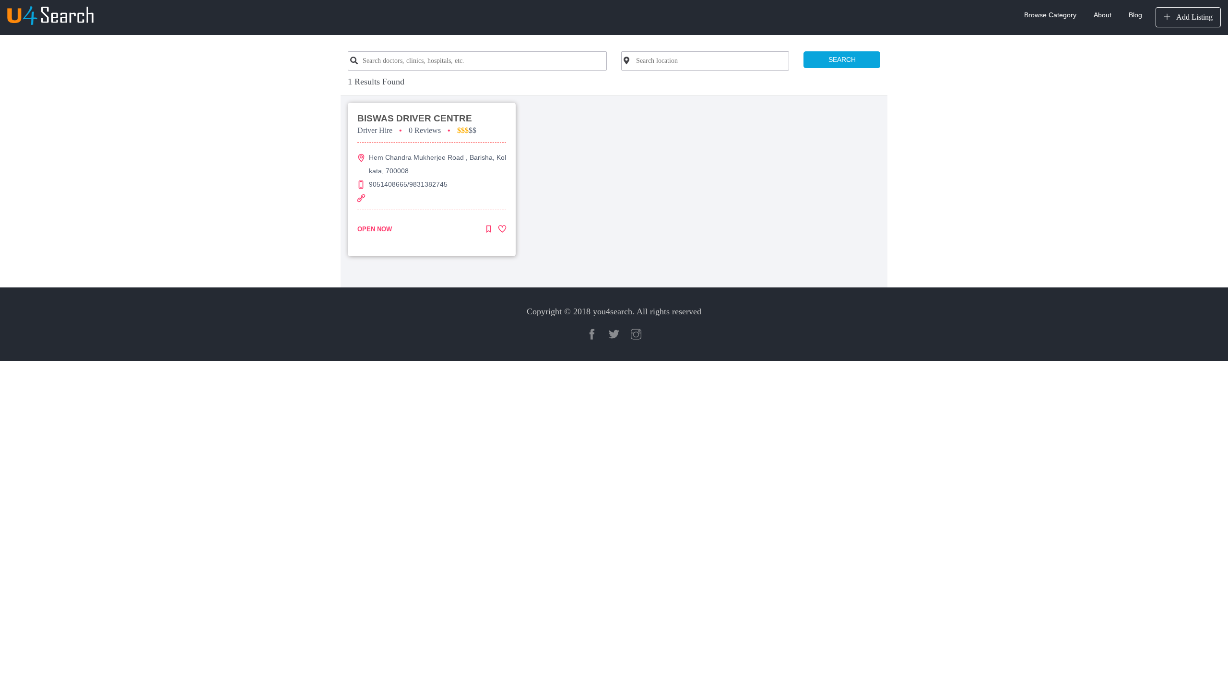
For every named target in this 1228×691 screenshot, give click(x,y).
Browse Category (1050, 15)
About (1102, 15)
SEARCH (842, 59)
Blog (1135, 15)
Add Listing (1193, 17)
